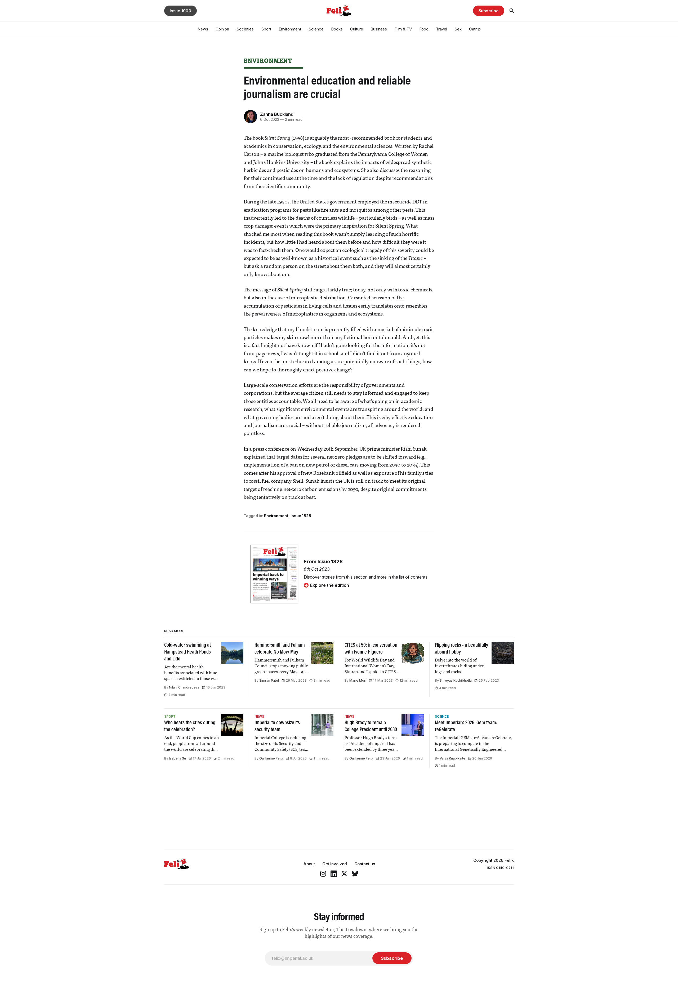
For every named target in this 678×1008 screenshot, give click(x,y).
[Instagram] (323, 874)
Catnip (475, 29)
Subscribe (489, 10)
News (203, 29)
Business (379, 29)
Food (424, 29)
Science (316, 29)
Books (337, 29)
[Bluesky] (355, 874)
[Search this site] (511, 10)
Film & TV (403, 29)
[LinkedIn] (334, 874)
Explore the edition (329, 585)
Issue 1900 (180, 10)
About (309, 863)
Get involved (334, 863)
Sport (266, 29)
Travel (441, 29)
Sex (458, 29)
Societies (245, 29)
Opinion (222, 29)
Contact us (364, 863)
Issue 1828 (301, 515)
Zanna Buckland (276, 114)
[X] (344, 874)
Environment (290, 29)
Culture (356, 29)
